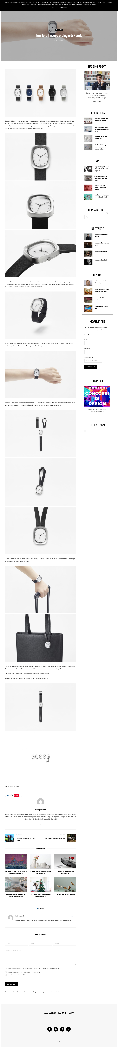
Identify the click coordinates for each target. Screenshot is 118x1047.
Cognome (87, 348)
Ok (53, 7)
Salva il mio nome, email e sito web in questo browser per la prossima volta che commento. (33, 968)
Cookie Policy (63, 7)
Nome (86, 340)
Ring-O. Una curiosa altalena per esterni (55, 838)
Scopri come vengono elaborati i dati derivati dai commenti (50, 992)
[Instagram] (56, 1029)
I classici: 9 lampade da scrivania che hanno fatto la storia (101, 129)
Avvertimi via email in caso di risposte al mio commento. (23, 972)
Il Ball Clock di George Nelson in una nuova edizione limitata (100, 147)
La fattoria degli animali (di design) (65, 894)
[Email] (20, 795)
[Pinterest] (62, 1029)
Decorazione (59, 29)
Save (17, 795)
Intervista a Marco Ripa (100, 251)
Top (59, 1041)
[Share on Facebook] (12, 795)
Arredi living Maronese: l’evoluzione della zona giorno (100, 178)
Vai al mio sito (97, 101)
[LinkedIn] (68, 1029)
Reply (71, 916)
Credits (69, 1036)
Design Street (60, 40)
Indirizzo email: (88, 357)
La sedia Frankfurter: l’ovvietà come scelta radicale (100, 187)
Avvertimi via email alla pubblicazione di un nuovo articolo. (24, 975)
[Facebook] (49, 1029)
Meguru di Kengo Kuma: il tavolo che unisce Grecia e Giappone (101, 169)
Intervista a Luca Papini (101, 260)
